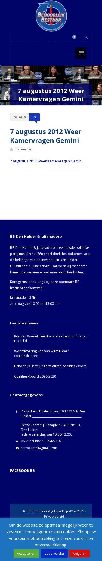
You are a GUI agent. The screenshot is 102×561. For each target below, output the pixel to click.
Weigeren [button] (79, 554)
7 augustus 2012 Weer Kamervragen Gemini (46, 161)
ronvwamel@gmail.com (39, 448)
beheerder (24, 149)
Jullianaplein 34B (22, 297)
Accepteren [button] (26, 553)
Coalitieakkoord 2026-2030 (35, 376)
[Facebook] (74, 37)
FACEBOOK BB (22, 470)
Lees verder (54, 553)
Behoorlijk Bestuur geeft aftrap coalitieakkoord (50, 366)
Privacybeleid (54, 516)
